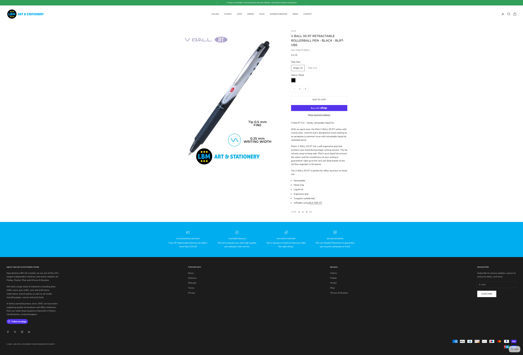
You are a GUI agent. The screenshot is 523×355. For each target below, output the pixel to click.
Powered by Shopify (46, 344)
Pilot (261, 14)
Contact (307, 14)
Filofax (228, 14)
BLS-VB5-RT (315, 202)
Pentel (250, 14)
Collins (215, 14)
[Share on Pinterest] (307, 212)
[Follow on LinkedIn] (29, 331)
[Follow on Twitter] (15, 331)
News (295, 14)
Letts (239, 14)
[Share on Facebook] (299, 212)
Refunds (192, 282)
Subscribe (486, 293)
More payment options (319, 114)
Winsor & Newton (278, 14)
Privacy (191, 292)
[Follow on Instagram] (22, 331)
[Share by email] (310, 212)
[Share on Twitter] (303, 212)
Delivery (192, 278)
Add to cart (319, 99)
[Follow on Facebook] (8, 331)
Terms (191, 287)
